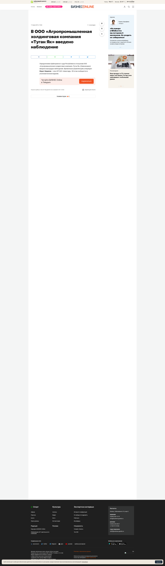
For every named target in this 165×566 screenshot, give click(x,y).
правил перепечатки (91, 557)
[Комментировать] (102, 23)
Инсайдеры (77, 521)
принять (158, 562)
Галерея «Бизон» (78, 529)
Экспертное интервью (84, 507)
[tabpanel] (121, 32)
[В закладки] (102, 29)
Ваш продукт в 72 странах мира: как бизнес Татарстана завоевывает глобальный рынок (121, 76)
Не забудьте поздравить (81, 515)
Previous (111, 47)
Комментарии (63, 96)
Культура (56, 507)
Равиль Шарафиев (124, 21)
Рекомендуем (114, 71)
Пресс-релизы (35, 521)
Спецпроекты (78, 526)
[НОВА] (53, 7)
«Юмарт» (121, 23)
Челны (106, 1)
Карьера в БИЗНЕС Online (38, 529)
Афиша (33, 512)
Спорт (36, 507)
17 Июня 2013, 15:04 (36, 25)
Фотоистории (56, 521)
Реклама (55, 526)
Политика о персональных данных (82, 551)
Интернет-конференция (80, 512)
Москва (117, 1)
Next (132, 47)
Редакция (34, 526)
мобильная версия (80, 544)
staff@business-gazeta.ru (117, 531)
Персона (33, 515)
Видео (54, 515)
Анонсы (54, 512)
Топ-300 (76, 532)
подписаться (86, 81)
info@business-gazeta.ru (116, 518)
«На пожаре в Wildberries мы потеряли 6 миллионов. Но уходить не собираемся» (120, 33)
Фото (53, 518)
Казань (33, 6)
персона (112, 17)
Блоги (32, 518)
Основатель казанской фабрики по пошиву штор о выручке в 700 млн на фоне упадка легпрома (120, 42)
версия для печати (90, 89)
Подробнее (85, 562)
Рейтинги (76, 518)
